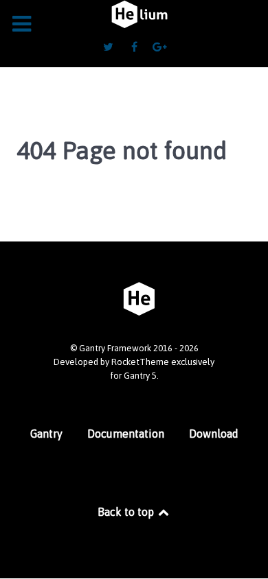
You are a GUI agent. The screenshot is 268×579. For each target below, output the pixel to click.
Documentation (125, 433)
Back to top (127, 512)
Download (213, 433)
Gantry (46, 433)
